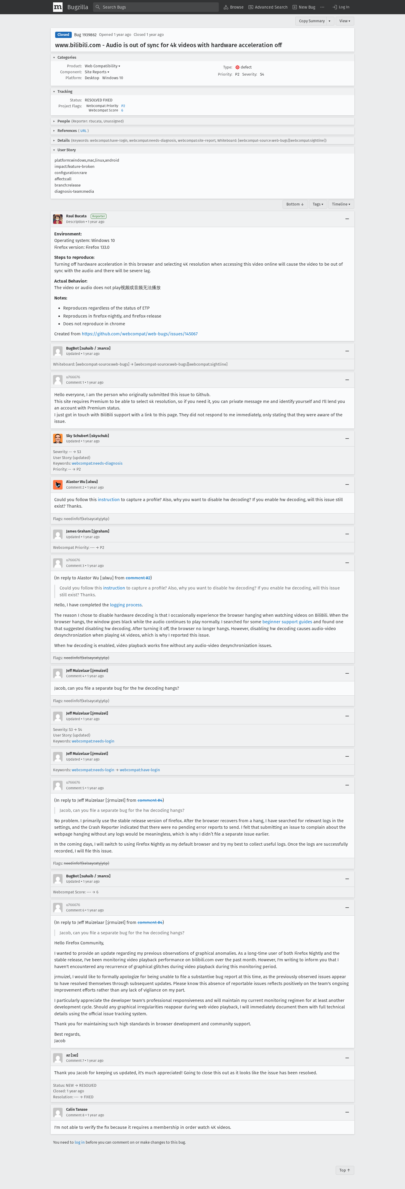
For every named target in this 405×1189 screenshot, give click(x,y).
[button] (340, 7)
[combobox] (156, 7)
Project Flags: (70, 106)
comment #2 (138, 578)
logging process (126, 605)
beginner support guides (287, 621)
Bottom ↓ (295, 204)
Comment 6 (75, 910)
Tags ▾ (318, 204)
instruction (109, 499)
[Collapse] (347, 219)
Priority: (225, 74)
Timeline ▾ (341, 204)
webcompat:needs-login (93, 741)
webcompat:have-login (140, 770)
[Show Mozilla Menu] (58, 7)
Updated (73, 354)
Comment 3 (75, 566)
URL (83, 131)
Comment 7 (75, 1061)
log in (80, 1142)
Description (75, 222)
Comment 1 (75, 382)
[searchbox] (156, 7)
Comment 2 (75, 487)
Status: (76, 100)
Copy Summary (312, 21)
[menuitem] (233, 7)
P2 (123, 106)
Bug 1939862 (85, 34)
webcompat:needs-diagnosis (97, 463)
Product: (74, 66)
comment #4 (150, 800)
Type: (227, 67)
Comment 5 (75, 788)
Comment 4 (75, 676)
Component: (71, 72)
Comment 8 (75, 1115)
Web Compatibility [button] (102, 66)
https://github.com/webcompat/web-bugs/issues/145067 (140, 334)
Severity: (249, 74)
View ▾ (344, 21)
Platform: (74, 78)
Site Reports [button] (97, 72)
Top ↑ (344, 1170)
